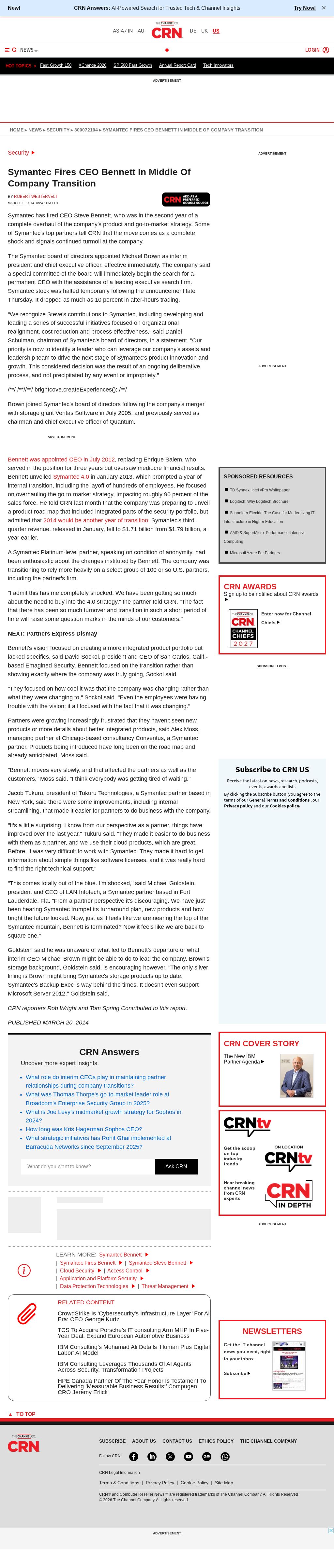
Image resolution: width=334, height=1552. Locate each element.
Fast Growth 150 (55, 65)
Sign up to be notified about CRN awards (271, 594)
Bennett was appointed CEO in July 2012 (61, 459)
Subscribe (235, 1373)
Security (18, 152)
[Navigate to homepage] (167, 38)
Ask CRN (176, 1166)
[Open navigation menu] (11, 50)
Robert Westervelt (35, 196)
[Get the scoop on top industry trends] (288, 1160)
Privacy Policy (160, 1482)
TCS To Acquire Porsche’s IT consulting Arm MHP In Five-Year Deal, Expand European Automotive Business (133, 1333)
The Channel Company (268, 1441)
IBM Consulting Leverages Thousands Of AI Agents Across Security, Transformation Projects (124, 1367)
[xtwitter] (169, 1456)
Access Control (125, 1270)
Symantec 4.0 (71, 477)
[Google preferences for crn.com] (186, 199)
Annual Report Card (177, 65)
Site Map (224, 1482)
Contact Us (177, 1441)
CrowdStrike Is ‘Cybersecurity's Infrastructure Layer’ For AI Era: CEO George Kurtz (134, 1316)
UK (204, 31)
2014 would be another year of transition (95, 520)
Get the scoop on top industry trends (239, 1156)
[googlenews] (206, 1456)
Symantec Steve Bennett (158, 1263)
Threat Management (166, 1286)
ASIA (118, 31)
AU (141, 31)
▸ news (32, 129)
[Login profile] (325, 50)
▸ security (55, 129)
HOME (16, 129)
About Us (144, 1441)
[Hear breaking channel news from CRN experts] (288, 1194)
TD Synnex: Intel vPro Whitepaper (260, 490)
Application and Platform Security (99, 1278)
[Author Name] (24, 1228)
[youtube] (188, 1456)
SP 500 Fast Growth (133, 65)
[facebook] (133, 1456)
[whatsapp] (224, 1456)
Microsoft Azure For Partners (255, 553)
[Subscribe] (289, 1389)
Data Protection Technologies (94, 1286)
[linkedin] (151, 1456)
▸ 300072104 (83, 129)
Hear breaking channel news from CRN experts (239, 1190)
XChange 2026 (92, 65)
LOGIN (312, 50)
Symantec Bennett (121, 1254)
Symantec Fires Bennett (88, 1263)
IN (130, 31)
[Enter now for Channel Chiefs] (246, 646)
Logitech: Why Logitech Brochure (259, 501)
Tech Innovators (218, 65)
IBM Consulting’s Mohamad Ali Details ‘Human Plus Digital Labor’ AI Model (134, 1350)
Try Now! (305, 8)
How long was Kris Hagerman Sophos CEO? (84, 1129)
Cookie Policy (194, 1482)
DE (193, 31)
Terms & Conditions (119, 1482)
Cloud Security (78, 1270)
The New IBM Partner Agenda (242, 1059)
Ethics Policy (216, 1441)
